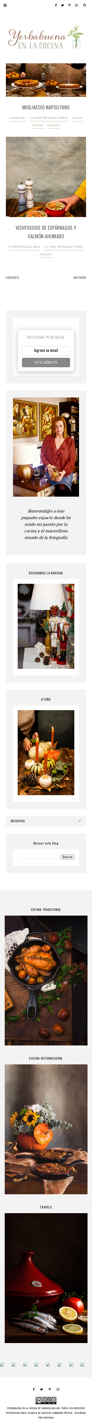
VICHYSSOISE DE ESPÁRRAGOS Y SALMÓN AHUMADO (46, 232)
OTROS (38, 125)
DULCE (77, 117)
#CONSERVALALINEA (24, 246)
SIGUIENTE (12, 277)
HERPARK (48, 1417)
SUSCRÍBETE (46, 362)
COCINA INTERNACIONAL (48, 117)
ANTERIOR (79, 277)
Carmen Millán (51, 1408)
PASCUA (53, 125)
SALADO (46, 254)
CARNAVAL (17, 117)
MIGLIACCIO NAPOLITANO (46, 107)
